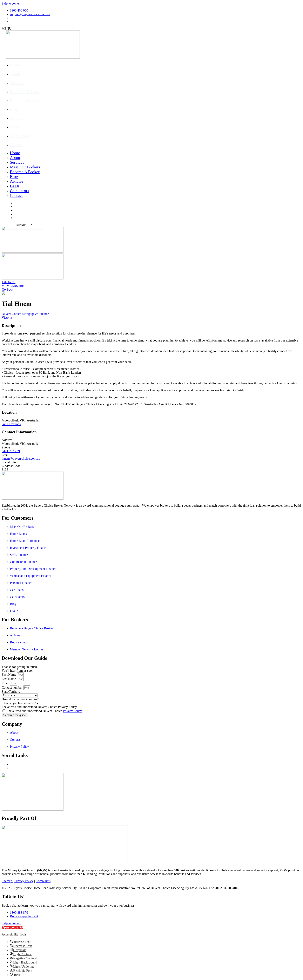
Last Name (9, 679)
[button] (12, 927)
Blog (14, 109)
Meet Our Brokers (25, 91)
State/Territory (11, 691)
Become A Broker (25, 100)
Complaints (43, 881)
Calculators (19, 136)
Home (15, 65)
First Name (9, 674)
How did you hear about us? (20, 699)
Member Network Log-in (26, 649)
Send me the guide (14, 715)
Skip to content (11, 3)
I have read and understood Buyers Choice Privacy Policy (39, 707)
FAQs (14, 127)
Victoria (7, 317)
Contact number (12, 687)
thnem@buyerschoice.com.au (21, 458)
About (15, 74)
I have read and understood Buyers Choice (44, 711)
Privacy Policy (72, 711)
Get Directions (11, 424)
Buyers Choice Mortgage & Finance (25, 314)
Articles (16, 118)
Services (17, 82)
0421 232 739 (11, 451)
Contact (16, 144)
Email (5, 683)
